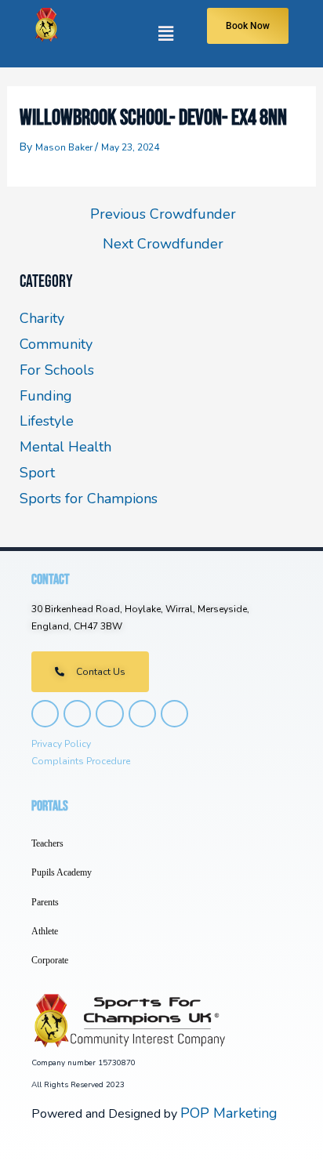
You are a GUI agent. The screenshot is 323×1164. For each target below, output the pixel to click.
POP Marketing (229, 1113)
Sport (37, 472)
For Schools (57, 370)
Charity (42, 318)
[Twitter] (109, 713)
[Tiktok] (142, 713)
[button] (129, 33)
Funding (46, 395)
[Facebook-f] (77, 713)
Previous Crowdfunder (163, 214)
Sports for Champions (89, 498)
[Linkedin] (174, 713)
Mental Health (65, 446)
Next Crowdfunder (163, 244)
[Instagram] (45, 713)
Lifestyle (47, 421)
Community (56, 344)
